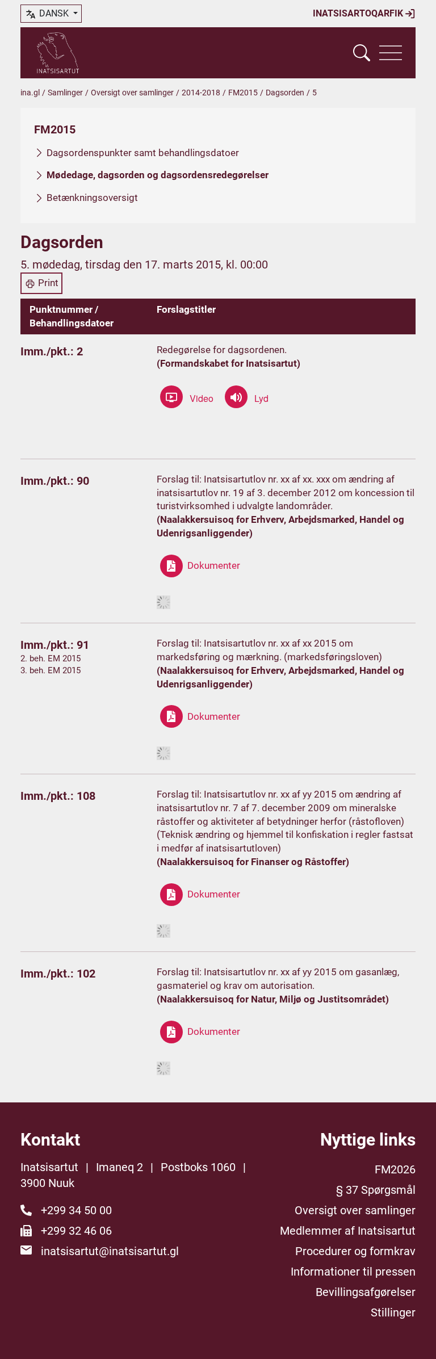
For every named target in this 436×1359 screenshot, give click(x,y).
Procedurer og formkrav (355, 1251)
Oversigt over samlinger (132, 92)
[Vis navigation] (390, 52)
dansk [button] (54, 13)
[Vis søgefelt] (361, 52)
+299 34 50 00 (76, 1210)
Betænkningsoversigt (92, 197)
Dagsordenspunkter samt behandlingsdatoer (143, 152)
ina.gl (30, 92)
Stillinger (393, 1312)
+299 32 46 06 (76, 1231)
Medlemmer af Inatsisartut (348, 1231)
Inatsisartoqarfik (359, 13)
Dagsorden (285, 92)
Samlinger (65, 92)
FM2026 (395, 1169)
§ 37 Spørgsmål (376, 1190)
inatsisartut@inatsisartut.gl (110, 1251)
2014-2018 (201, 92)
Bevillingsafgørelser (366, 1292)
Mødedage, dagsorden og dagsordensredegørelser (158, 175)
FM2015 (243, 92)
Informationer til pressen (353, 1271)
